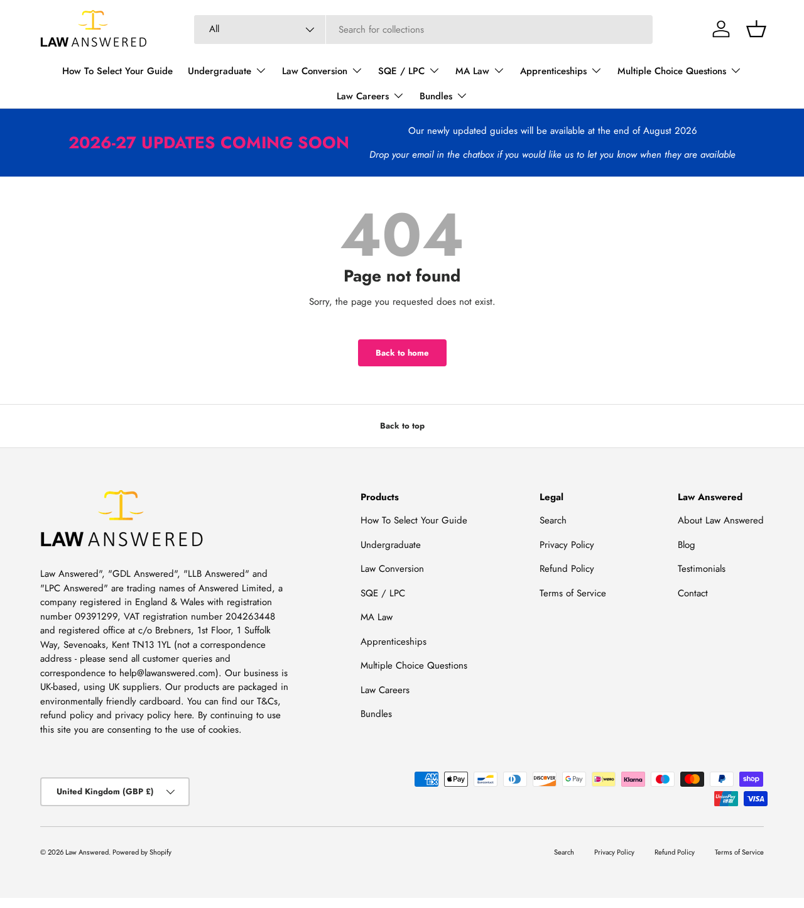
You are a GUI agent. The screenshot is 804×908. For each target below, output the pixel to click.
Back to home (402, 353)
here (183, 715)
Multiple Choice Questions (671, 71)
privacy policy (143, 715)
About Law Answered (721, 520)
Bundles (436, 96)
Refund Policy (567, 569)
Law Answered (87, 852)
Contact (693, 593)
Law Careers (363, 96)
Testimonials (701, 569)
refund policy (67, 715)
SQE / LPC (401, 71)
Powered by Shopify (141, 852)
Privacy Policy (567, 545)
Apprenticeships (553, 71)
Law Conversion (314, 71)
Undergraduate (219, 71)
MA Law (472, 71)
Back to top (402, 426)
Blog (686, 545)
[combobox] (423, 29)
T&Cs (267, 701)
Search (553, 520)
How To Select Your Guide (117, 71)
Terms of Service (573, 593)
